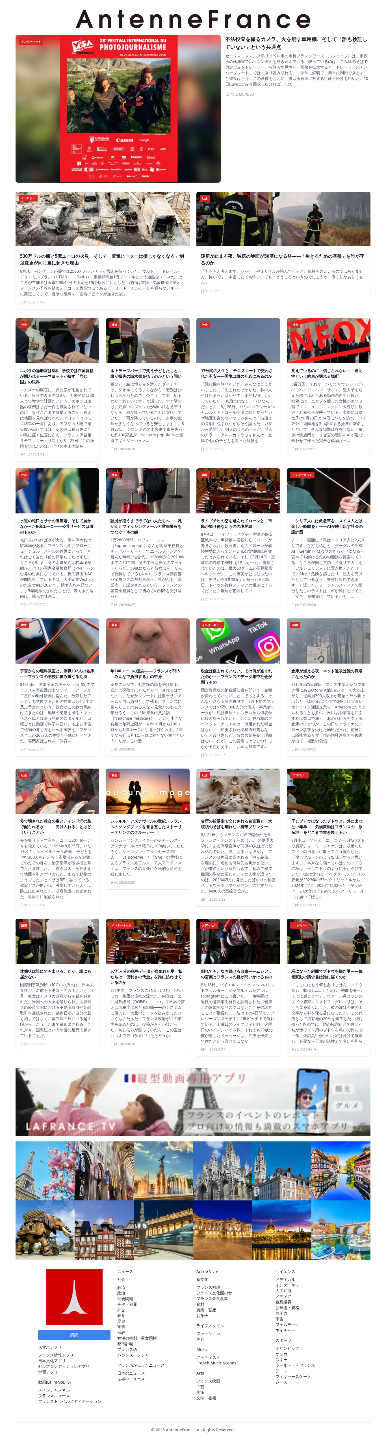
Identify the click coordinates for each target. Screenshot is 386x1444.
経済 (121, 1287)
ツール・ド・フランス (295, 1365)
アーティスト (208, 1357)
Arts (200, 1373)
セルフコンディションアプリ (64, 1366)
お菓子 (202, 1315)
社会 (121, 1279)
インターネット (289, 1285)
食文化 (202, 1279)
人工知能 (283, 1290)
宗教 (121, 1332)
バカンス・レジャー (135, 1355)
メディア (283, 1296)
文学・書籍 (206, 1398)
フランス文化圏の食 (214, 1293)
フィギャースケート (293, 1376)
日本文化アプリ (52, 1360)
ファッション (208, 1333)
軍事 (121, 1326)
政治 (121, 1293)
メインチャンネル (54, 1390)
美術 (200, 1392)
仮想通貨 (283, 1302)
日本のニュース (131, 1373)
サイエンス (285, 1271)
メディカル (285, 1279)
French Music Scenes (216, 1363)
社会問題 (125, 1298)
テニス (281, 1370)
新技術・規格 (287, 1307)
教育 (121, 1315)
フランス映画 (208, 1381)
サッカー (283, 1354)
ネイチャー (285, 1330)
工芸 (200, 1386)
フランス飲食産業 (212, 1298)
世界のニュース (131, 1378)
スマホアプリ (50, 1347)
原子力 (281, 1313)
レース (281, 1382)
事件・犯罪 (127, 1304)
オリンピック (287, 1348)
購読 (74, 1334)
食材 (200, 1304)
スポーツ (283, 1340)
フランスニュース (54, 1395)
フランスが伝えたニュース (141, 1365)
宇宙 (279, 1319)
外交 (121, 1309)
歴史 (121, 1321)
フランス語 (127, 1349)
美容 (200, 1339)
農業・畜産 (206, 1309)
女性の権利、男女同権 (137, 1338)
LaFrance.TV (58, 1382)
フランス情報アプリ (56, 1355)
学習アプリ (48, 1372)
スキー (281, 1359)
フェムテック (287, 1324)
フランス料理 (208, 1287)
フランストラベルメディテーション (69, 1401)
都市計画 (125, 1343)
